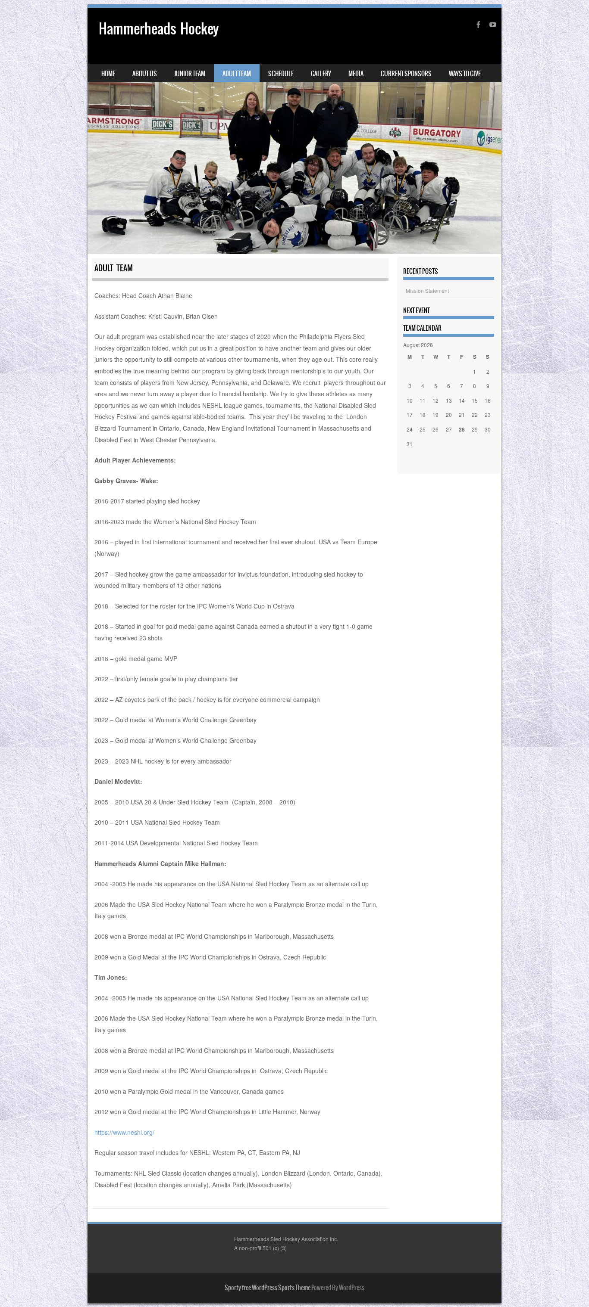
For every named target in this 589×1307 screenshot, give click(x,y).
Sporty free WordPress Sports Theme (267, 1287)
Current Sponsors (406, 73)
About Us (144, 73)
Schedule (281, 73)
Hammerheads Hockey (159, 28)
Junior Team (189, 73)
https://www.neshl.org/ (124, 1132)
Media (355, 73)
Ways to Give (465, 73)
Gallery (321, 73)
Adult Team (236, 73)
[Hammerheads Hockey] (294, 131)
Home (108, 73)
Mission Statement (427, 290)
